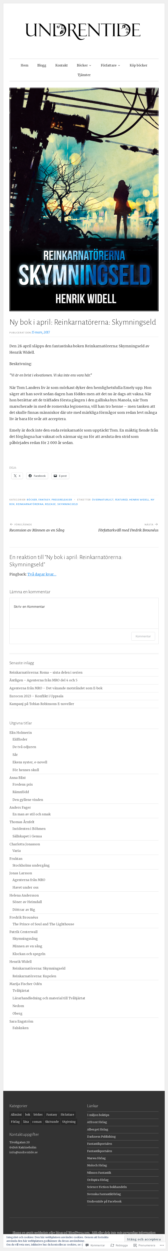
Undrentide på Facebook (104, 1201)
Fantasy (44, 499)
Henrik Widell (20, 962)
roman (37, 1122)
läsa (26, 1122)
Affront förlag (97, 1122)
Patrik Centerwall (23, 932)
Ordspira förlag (98, 1180)
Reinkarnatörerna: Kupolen (34, 976)
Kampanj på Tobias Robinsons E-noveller (41, 704)
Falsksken (20, 1028)
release (50, 504)
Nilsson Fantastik (99, 1173)
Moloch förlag (97, 1165)
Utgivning (69, 1122)
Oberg (17, 1013)
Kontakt (61, 65)
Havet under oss (25, 887)
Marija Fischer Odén (25, 984)
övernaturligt (103, 499)
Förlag (15, 1122)
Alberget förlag (97, 1129)
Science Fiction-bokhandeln (107, 1187)
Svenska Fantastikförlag (104, 1194)
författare (67, 1114)
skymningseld (67, 504)
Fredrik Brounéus (23, 917)
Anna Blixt (17, 778)
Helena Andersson (24, 895)
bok (27, 1114)
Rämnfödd (20, 792)
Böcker (82, 65)
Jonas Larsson (20, 873)
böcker (32, 499)
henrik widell (139, 499)
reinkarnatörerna (29, 504)
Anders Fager (20, 807)
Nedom (18, 1006)
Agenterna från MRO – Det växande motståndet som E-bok (55, 688)
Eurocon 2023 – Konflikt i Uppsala (36, 696)
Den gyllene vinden (27, 800)
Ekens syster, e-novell (29, 762)
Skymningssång (25, 939)
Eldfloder (19, 739)
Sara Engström (21, 1021)
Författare (109, 65)
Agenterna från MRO (28, 880)
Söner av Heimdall (27, 902)
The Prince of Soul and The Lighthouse (43, 924)
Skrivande (52, 1122)
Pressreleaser (62, 499)
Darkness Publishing (101, 1136)
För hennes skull (25, 770)
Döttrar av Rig (23, 910)
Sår (15, 755)
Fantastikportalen (99, 1144)
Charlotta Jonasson (24, 844)
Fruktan (15, 859)
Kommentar (143, 636)
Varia (16, 851)
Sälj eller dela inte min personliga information (124, 1233)
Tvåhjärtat (20, 991)
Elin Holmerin (20, 733)
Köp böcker (138, 65)
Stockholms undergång (31, 865)
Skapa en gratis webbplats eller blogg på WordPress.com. (51, 1233)
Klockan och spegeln (28, 954)
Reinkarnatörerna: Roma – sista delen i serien (45, 672)
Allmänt (16, 1114)
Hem (24, 65)
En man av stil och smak (31, 814)
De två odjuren (24, 747)
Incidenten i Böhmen (28, 829)
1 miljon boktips (98, 1115)
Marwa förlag (96, 1158)
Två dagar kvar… (41, 574)
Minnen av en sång (27, 946)
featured (121, 499)
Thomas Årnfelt (21, 822)
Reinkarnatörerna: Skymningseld (38, 968)
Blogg (41, 65)
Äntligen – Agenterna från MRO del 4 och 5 (43, 680)
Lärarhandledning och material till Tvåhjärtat (48, 998)
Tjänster (84, 75)
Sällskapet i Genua (27, 836)
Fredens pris (22, 784)
